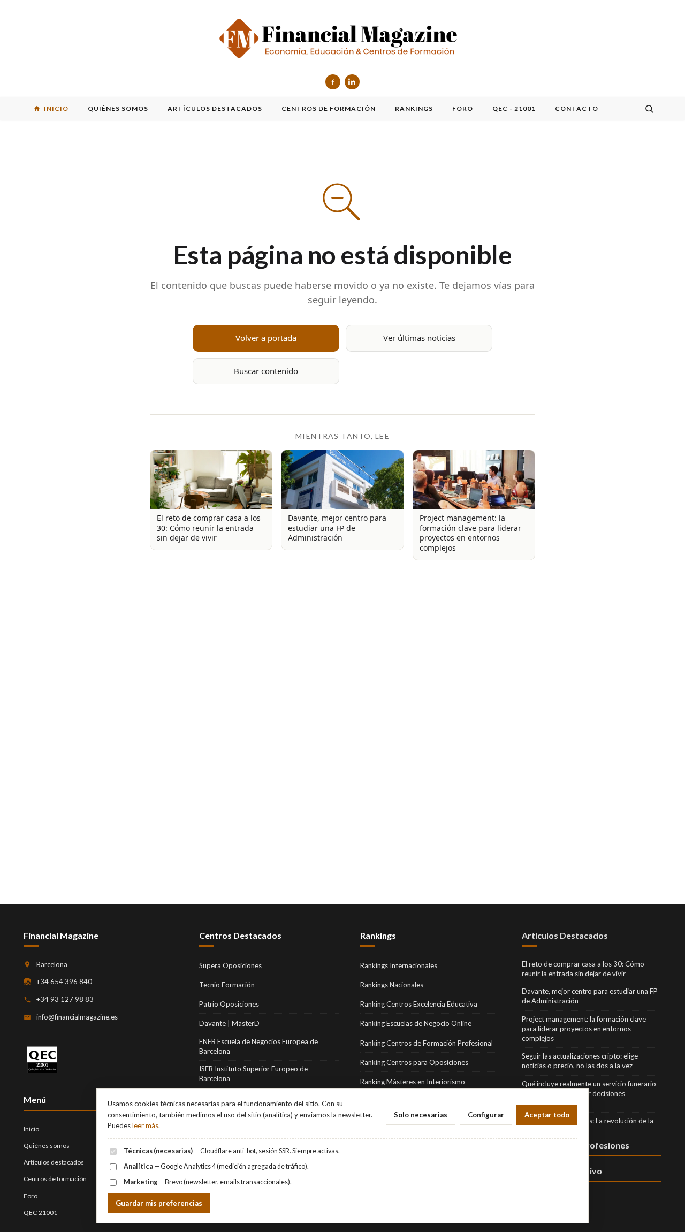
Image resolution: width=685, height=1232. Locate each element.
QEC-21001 (40, 1212)
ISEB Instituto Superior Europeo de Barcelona (253, 1073)
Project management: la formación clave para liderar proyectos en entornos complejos (584, 1029)
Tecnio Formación (227, 984)
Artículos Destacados (565, 935)
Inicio (31, 1129)
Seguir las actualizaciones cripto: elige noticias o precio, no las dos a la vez (580, 1061)
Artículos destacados (54, 1162)
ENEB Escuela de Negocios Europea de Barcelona (258, 1046)
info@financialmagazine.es (77, 1017)
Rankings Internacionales (398, 965)
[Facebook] (332, 81)
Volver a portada (265, 337)
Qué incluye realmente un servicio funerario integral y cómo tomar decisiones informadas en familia (589, 1093)
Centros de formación (55, 1179)
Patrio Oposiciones (229, 1004)
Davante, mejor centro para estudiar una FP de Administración (590, 996)
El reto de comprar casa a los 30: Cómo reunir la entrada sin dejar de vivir (583, 969)
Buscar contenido (266, 371)
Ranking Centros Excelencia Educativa (418, 1004)
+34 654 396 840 (64, 981)
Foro (30, 1196)
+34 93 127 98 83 (65, 999)
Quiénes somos (47, 1146)
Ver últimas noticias (419, 337)
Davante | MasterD (229, 1023)
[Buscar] (649, 109)
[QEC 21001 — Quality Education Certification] (42, 1060)
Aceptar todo (546, 1115)
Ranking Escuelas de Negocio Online (415, 1023)
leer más (145, 1125)
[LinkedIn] (352, 81)
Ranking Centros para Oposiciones (414, 1062)
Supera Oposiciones (230, 965)
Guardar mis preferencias (159, 1203)
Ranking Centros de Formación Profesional (426, 1043)
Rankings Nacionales (391, 984)
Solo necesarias (420, 1115)
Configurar (486, 1115)
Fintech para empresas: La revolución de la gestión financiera (587, 1125)
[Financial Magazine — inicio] (342, 39)
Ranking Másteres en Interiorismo (412, 1081)
